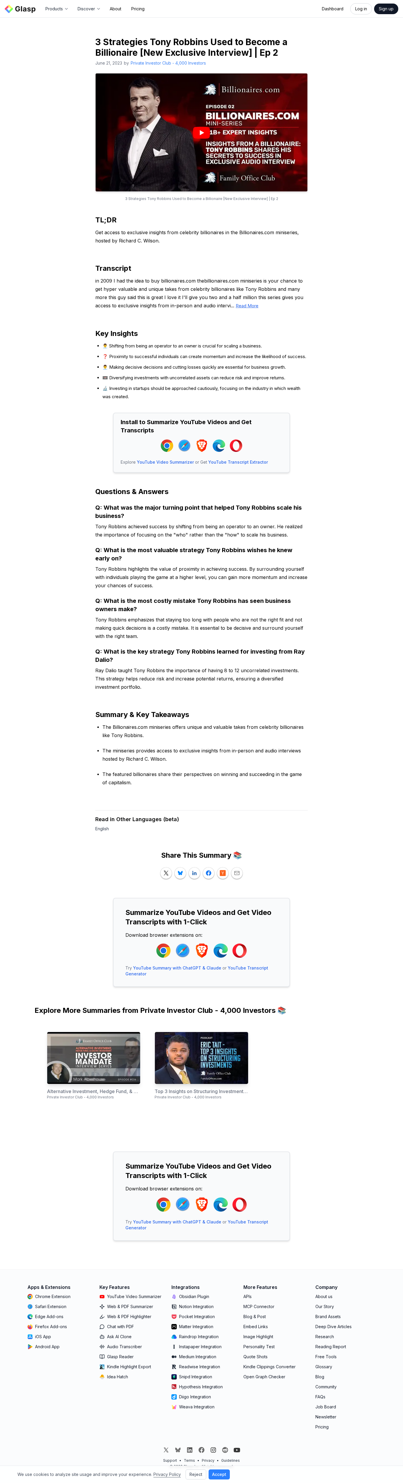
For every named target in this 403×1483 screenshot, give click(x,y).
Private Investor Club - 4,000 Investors (168, 62)
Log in (361, 8)
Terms (189, 1460)
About (115, 8)
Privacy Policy (167, 1474)
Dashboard (332, 8)
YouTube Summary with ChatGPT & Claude (177, 967)
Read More (247, 306)
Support (170, 1460)
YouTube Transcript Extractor (238, 462)
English (102, 828)
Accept (219, 1474)
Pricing (138, 8)
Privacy (208, 1460)
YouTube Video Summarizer (165, 462)
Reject (195, 1474)
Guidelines (230, 1460)
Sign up (386, 8)
